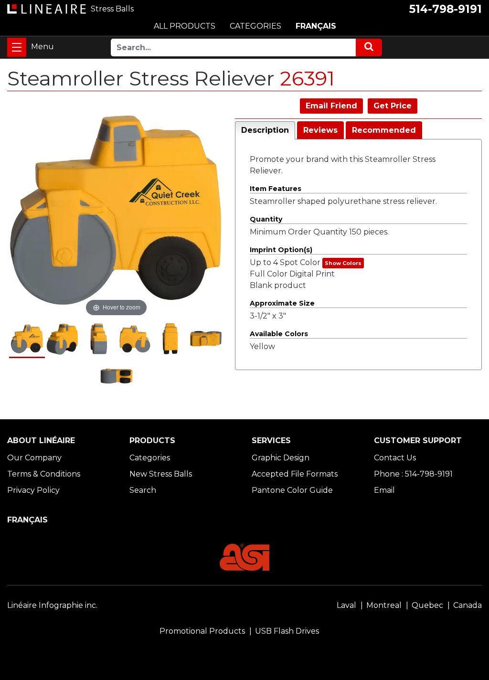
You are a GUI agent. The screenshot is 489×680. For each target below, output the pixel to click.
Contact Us (395, 457)
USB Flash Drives (287, 631)
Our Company (34, 457)
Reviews (320, 130)
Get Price (392, 105)
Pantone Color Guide (292, 490)
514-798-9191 (445, 9)
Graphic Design (280, 457)
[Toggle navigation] (16, 47)
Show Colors (343, 263)
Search (142, 490)
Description (265, 130)
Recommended (384, 130)
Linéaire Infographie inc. (52, 605)
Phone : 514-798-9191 (413, 473)
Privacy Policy (33, 490)
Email (384, 490)
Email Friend (331, 105)
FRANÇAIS (316, 26)
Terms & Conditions (43, 473)
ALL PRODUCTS (184, 26)
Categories (149, 457)
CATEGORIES (255, 26)
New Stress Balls (160, 473)
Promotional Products (202, 631)
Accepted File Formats (295, 473)
